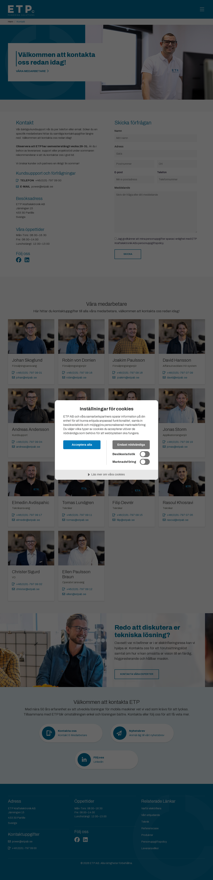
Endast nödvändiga (131, 444)
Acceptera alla (82, 444)
